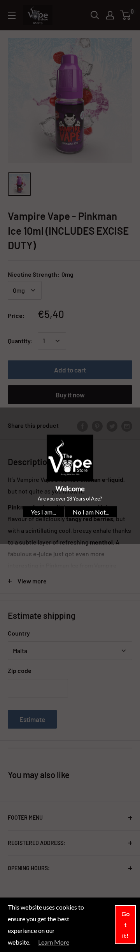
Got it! (125, 924)
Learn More (53, 942)
